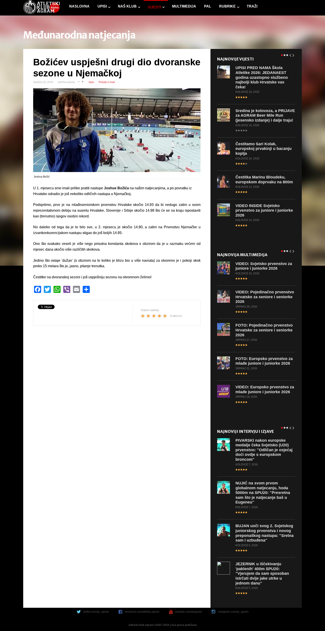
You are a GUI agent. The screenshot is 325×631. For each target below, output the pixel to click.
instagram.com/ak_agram (233, 611)
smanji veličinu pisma (78, 81)
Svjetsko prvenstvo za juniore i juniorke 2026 (263, 266)
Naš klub (127, 6)
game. (41, 7)
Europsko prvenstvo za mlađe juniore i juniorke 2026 (264, 361)
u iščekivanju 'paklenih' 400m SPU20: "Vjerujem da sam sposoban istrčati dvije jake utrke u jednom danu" (262, 573)
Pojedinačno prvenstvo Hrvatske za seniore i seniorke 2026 (264, 297)
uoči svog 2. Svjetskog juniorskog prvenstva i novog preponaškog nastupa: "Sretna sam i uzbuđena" (264, 533)
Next (293, 54)
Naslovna (79, 6)
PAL (207, 6)
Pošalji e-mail (107, 82)
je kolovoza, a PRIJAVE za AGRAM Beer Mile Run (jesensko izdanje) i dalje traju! (265, 115)
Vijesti (154, 7)
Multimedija (184, 6)
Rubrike (227, 6)
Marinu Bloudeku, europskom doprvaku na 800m (264, 179)
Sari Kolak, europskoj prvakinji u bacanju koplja (263, 149)
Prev (290, 54)
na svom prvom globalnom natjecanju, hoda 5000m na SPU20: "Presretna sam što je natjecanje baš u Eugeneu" (262, 492)
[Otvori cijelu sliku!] (117, 130)
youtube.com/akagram (188, 611)
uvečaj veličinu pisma (82, 81)
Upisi (102, 6)
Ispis (91, 82)
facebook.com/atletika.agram (142, 611)
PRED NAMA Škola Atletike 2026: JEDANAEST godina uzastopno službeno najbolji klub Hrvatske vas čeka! (261, 77)
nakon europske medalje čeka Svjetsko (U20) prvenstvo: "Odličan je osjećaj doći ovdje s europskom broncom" (263, 450)
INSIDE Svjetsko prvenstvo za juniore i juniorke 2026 (264, 210)
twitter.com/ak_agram (96, 611)
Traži (252, 6)
